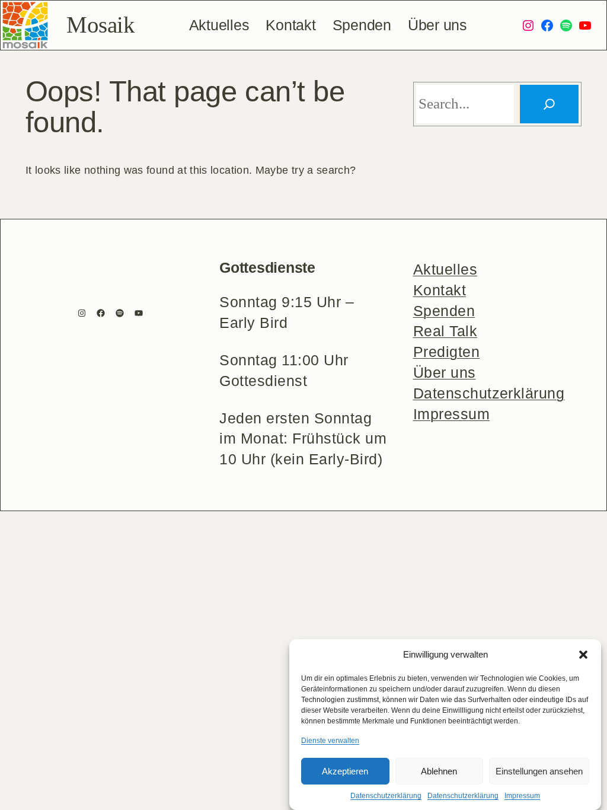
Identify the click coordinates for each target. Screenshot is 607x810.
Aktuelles (445, 270)
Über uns (444, 373)
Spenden (444, 311)
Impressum (522, 796)
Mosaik (100, 24)
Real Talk (445, 331)
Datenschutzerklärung (385, 796)
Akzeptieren (345, 771)
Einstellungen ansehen (539, 771)
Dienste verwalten (330, 740)
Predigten (446, 352)
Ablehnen (439, 771)
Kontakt (439, 290)
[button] (583, 655)
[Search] (549, 104)
